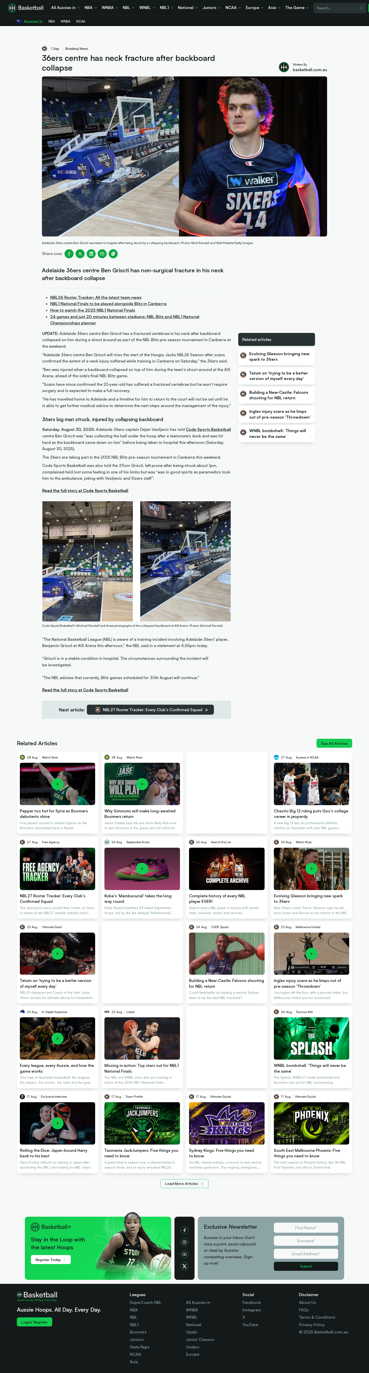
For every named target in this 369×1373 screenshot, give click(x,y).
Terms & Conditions (317, 1317)
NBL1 (134, 1324)
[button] (101, 1242)
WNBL (191, 1317)
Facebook (251, 1302)
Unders (192, 1346)
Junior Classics (200, 1339)
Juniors (137, 1339)
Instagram (251, 1309)
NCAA (135, 1354)
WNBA (192, 1309)
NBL (133, 1317)
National (193, 1324)
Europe (192, 1354)
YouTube (250, 1324)
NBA (134, 1309)
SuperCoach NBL (145, 1302)
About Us (307, 1302)
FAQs (304, 1309)
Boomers (138, 1331)
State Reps (139, 1346)
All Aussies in (198, 1302)
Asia (134, 1361)
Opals (191, 1331)
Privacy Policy (312, 1324)
